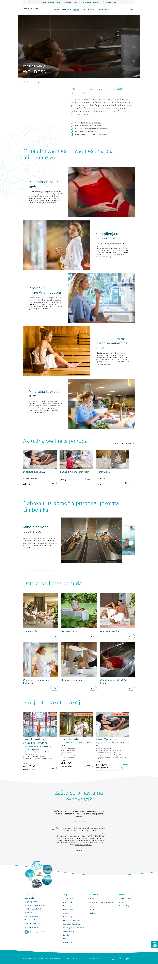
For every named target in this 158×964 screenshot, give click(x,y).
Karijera (91, 909)
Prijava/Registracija (110, 2)
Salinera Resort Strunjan (32, 923)
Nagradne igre (68, 917)
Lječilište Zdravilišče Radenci (34, 909)
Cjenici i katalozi (68, 942)
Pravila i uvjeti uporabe (52, 959)
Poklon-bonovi (68, 909)
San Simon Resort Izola (32, 927)
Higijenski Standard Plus (71, 920)
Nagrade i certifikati (95, 906)
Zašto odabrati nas (48, 2)
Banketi (121, 902)
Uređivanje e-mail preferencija (73, 928)
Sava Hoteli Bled (29, 898)
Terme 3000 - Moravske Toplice (34, 905)
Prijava (79, 851)
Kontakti (76, 2)
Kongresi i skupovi (103, 9)
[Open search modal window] (127, 9)
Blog (58, 2)
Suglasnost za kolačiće (69, 959)
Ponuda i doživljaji (79, 9)
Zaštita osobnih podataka (83, 845)
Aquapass (66, 913)
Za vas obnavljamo (69, 931)
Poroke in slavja (124, 906)
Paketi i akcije (66, 9)
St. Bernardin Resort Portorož (34, 920)
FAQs (64, 939)
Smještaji (56, 9)
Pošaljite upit (67, 2)
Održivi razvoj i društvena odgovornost (101, 902)
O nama (91, 898)
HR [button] (131, 9)
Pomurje (91, 9)
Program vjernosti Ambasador (90, 2)
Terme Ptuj (28, 913)
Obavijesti (91, 913)
